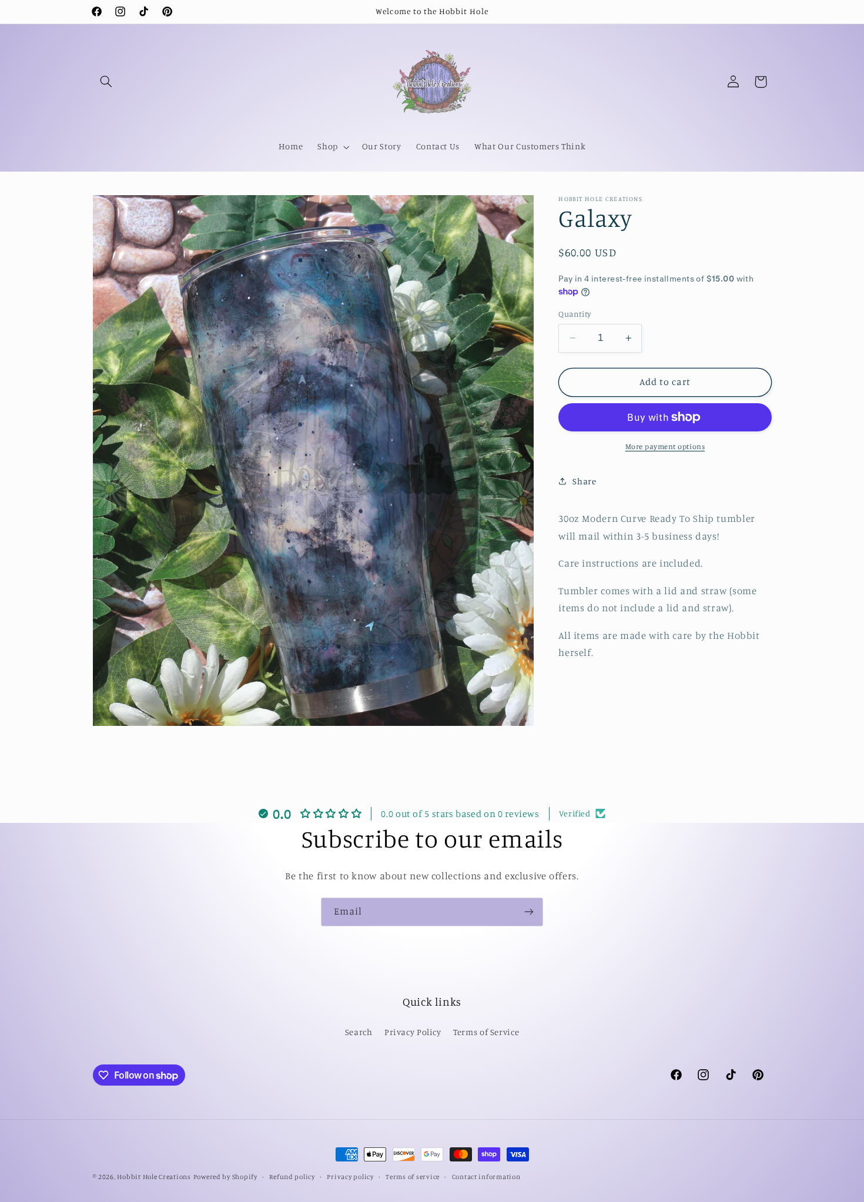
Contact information (486, 1177)
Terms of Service (486, 1032)
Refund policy (292, 1177)
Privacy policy (350, 1177)
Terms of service (413, 1177)
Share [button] (584, 481)
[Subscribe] (528, 912)
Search (359, 1032)
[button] (106, 81)
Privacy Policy (412, 1032)
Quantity (574, 314)
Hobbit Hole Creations (153, 1177)
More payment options (665, 446)
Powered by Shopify (225, 1177)
